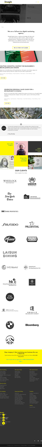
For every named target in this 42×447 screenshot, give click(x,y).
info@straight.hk (5, 417)
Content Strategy (2, 371)
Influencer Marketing (33, 375)
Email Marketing (17, 376)
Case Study (2, 387)
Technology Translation (33, 397)
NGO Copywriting (18, 400)
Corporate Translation (33, 398)
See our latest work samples (21, 47)
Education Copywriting (18, 401)
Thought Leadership (16, 73)
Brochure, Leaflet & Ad (3, 394)
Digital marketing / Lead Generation (10, 98)
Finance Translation (33, 395)
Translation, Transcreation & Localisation (34, 394)
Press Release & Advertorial (4, 396)
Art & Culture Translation (34, 403)
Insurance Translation (33, 396)
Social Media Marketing (27, 98)
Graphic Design (2, 393)
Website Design (19, 98)
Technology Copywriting (19, 398)
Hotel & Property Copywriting (20, 402)
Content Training (32, 407)
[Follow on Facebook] (34, 440)
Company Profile (2, 373)
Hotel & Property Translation (34, 402)
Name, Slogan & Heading (4, 379)
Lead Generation (32, 377)
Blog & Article (2, 388)
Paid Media (31, 376)
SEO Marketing (32, 371)
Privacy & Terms (24, 445)
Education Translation (33, 400)
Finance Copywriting (18, 395)
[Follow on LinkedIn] (41, 441)
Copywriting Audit (3, 380)
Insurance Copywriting (18, 396)
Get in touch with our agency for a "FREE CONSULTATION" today (20, 360)
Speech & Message (3, 377)
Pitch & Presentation (3, 395)
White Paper (2, 386)
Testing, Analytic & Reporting (34, 378)
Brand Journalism (2, 73)
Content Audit (32, 381)
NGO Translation (32, 399)
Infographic (16, 375)
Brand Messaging (9, 73)
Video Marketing (35, 98)
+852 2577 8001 (4, 418)
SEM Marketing (32, 372)
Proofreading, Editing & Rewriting (20, 394)
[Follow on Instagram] (38, 440)
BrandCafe (33, 445)
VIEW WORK (3, 78)
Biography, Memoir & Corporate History (5, 376)
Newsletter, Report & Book (4, 398)
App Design (17, 373)
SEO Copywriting (17, 377)
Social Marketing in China (34, 379)
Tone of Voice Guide (3, 378)
